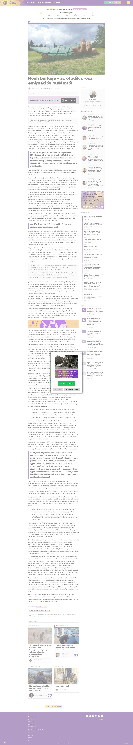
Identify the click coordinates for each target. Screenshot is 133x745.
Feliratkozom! (66, 383)
